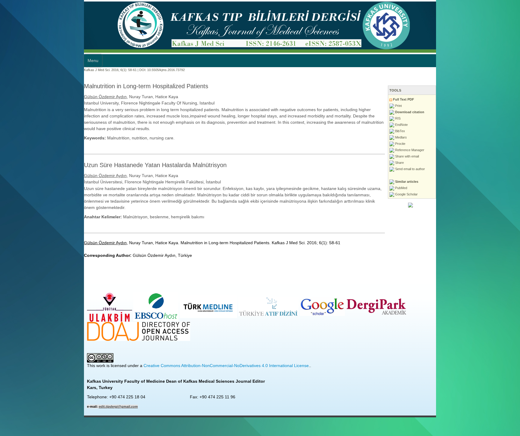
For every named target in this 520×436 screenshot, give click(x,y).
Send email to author (493, 169)
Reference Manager (493, 150)
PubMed (484, 188)
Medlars (484, 137)
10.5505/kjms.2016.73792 (82, 70)
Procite (483, 143)
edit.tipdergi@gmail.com (34, 368)
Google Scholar (490, 194)
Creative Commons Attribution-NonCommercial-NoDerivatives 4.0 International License (142, 327)
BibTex (483, 131)
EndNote (485, 124)
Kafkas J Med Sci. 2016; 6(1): (21, 70)
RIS (481, 118)
